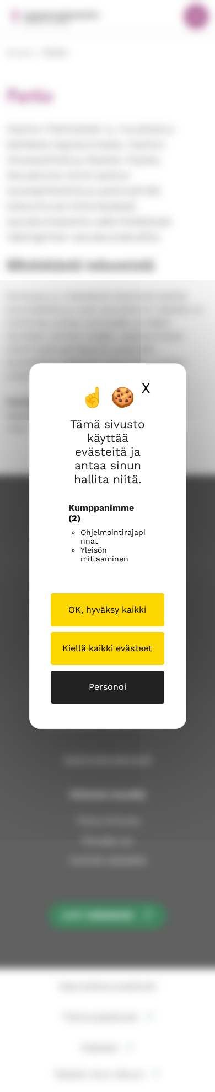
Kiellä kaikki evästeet (107, 648)
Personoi (107, 687)
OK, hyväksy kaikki (107, 609)
